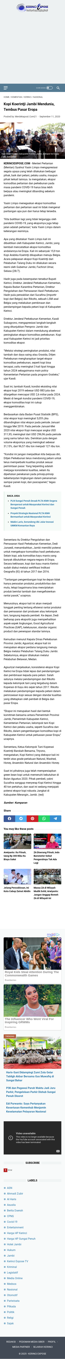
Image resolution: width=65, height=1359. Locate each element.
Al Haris (11, 1199)
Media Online (14, 1278)
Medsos (11, 1283)
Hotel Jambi (14, 1244)
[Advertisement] (32, 49)
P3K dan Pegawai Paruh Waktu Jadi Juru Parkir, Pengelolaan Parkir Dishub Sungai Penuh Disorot (31, 1092)
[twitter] (21, 818)
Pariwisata (13, 1300)
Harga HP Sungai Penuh (21, 1238)
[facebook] (9, 818)
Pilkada (11, 1306)
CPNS (10, 1216)
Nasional (12, 1289)
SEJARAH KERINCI (43, 1347)
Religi (10, 1317)
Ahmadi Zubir (15, 1193)
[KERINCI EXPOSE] (32, 8)
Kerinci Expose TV (17, 1261)
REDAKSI (11, 1341)
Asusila (11, 1204)
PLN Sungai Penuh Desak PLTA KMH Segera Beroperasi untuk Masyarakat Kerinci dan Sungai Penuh (33, 504)
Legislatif (12, 1272)
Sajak (10, 1323)
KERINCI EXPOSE (37, 1353)
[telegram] (55, 818)
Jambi (10, 1255)
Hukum (11, 1250)
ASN (9, 1188)
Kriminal (12, 1267)
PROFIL (52, 1341)
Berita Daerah (15, 1210)
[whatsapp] (44, 818)
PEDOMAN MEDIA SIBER (31, 1341)
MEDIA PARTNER (21, 1347)
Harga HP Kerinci (17, 1233)
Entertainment (15, 1227)
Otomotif (12, 1295)
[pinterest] (32, 818)
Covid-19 (12, 1221)
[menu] (8, 88)
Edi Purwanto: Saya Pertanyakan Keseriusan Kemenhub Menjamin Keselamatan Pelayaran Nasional (26, 1107)
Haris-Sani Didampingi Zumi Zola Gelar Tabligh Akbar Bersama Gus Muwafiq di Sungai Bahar (30, 1076)
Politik (10, 1312)
